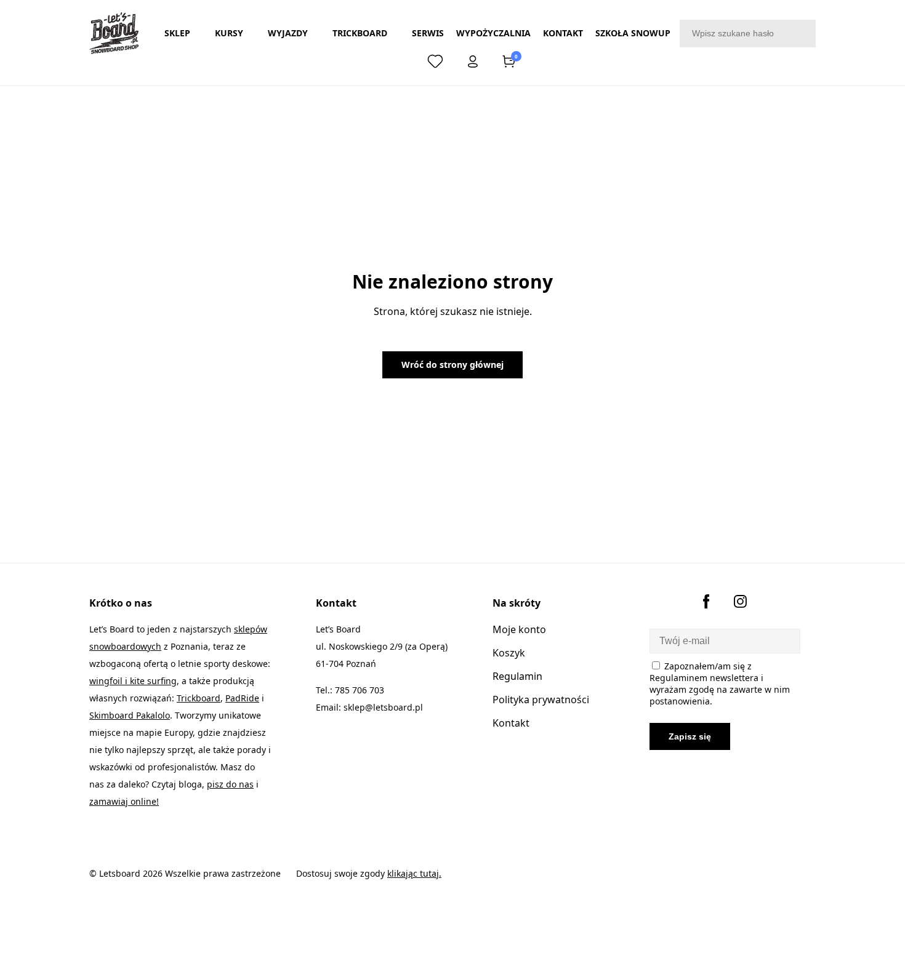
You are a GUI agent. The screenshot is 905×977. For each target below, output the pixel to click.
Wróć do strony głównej (452, 364)
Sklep (177, 33)
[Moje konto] (473, 64)
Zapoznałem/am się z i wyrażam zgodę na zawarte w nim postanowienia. (720, 683)
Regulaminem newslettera (704, 678)
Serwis (428, 33)
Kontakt (563, 33)
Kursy (229, 33)
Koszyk (509, 653)
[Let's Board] (114, 33)
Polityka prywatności (541, 699)
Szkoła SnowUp (632, 33)
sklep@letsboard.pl (383, 707)
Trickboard (359, 33)
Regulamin (517, 676)
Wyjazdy (288, 33)
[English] (399, 61)
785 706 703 (359, 690)
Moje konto (519, 629)
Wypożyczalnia (493, 33)
